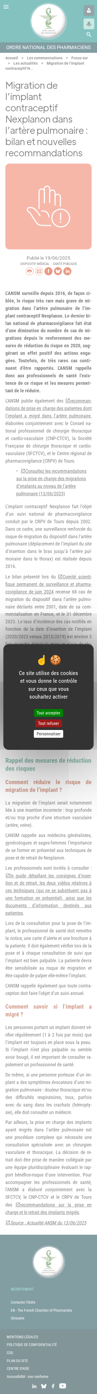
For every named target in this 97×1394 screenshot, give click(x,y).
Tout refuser (48, 723)
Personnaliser (49, 733)
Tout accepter (48, 713)
